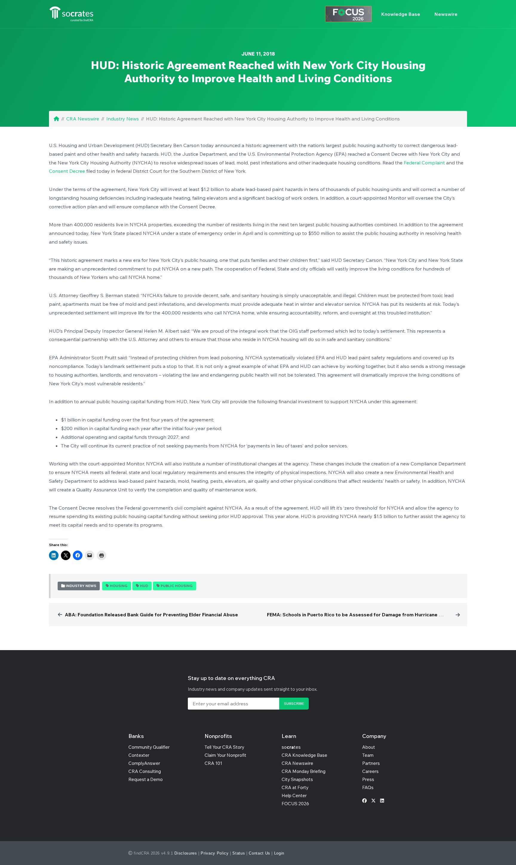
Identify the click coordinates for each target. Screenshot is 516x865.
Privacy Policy (214, 853)
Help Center (294, 795)
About (368, 747)
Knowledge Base (400, 14)
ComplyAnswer (144, 763)
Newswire (445, 14)
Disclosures (185, 853)
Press (368, 779)
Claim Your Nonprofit (225, 755)
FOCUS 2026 (295, 803)
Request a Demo (145, 779)
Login (279, 853)
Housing (119, 585)
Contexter (138, 755)
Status (238, 853)
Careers (370, 771)
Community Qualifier (149, 747)
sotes (291, 747)
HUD (144, 585)
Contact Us (259, 853)
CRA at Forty (295, 787)
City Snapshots (297, 779)
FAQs (368, 787)
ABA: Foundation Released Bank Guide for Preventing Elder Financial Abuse (151, 615)
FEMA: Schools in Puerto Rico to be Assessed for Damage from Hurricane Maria (359, 615)
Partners (371, 763)
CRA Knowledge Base (304, 755)
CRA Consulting (144, 771)
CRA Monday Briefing (303, 771)
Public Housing (177, 585)
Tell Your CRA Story (224, 747)
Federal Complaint (424, 163)
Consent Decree (67, 171)
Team (368, 755)
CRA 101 (213, 763)
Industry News (122, 119)
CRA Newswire (82, 119)
